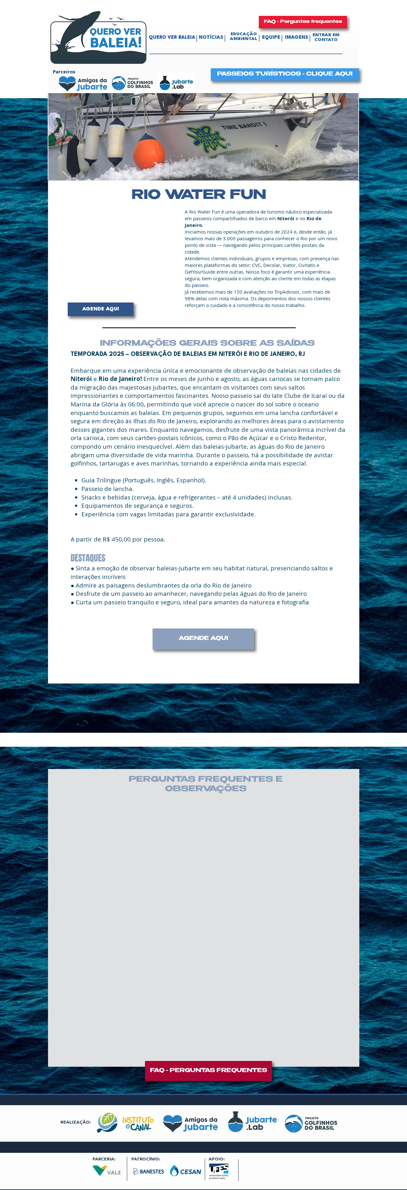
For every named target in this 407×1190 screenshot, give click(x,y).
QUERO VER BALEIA (172, 37)
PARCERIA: (104, 1159)
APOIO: (217, 1159)
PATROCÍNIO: (145, 1159)
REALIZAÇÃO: (75, 1122)
